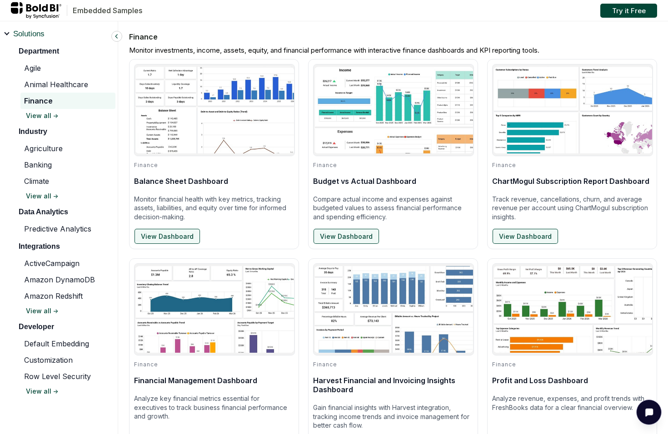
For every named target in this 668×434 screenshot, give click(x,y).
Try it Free (629, 10)
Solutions (29, 34)
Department (39, 51)
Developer (36, 326)
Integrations (39, 246)
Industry (33, 131)
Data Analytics (43, 212)
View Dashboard (167, 236)
